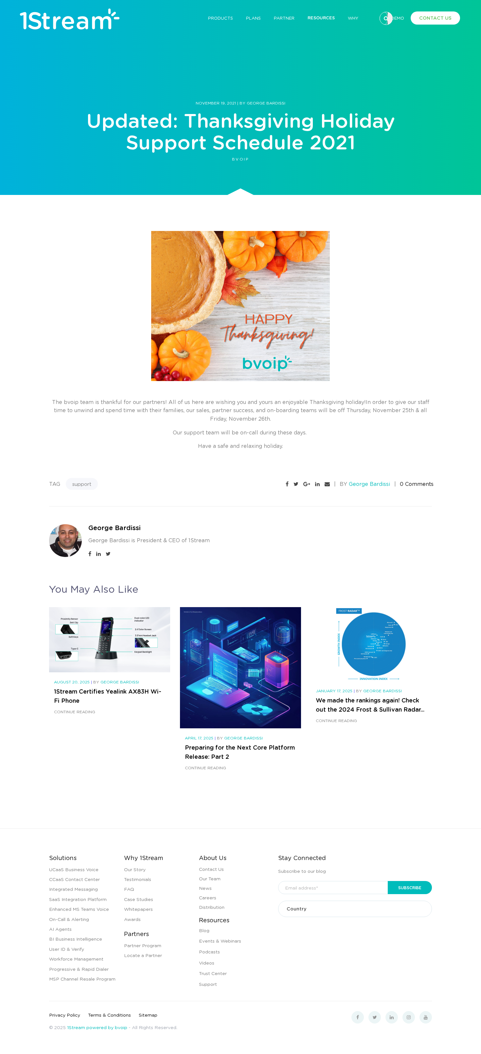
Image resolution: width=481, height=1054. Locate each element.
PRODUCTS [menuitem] (220, 18)
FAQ (129, 889)
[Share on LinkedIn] (317, 484)
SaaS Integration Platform (78, 899)
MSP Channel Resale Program (82, 979)
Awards (132, 919)
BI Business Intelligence (75, 939)
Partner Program (142, 945)
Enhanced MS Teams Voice (79, 909)
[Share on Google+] (306, 484)
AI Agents (60, 929)
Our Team (210, 878)
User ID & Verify (66, 949)
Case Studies (138, 899)
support (81, 484)
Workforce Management (76, 959)
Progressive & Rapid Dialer (79, 969)
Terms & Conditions (109, 1015)
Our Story (135, 869)
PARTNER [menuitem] (284, 18)
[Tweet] (296, 484)
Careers (207, 897)
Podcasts (209, 951)
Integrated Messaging (73, 889)
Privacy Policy (64, 1015)
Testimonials (137, 879)
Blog (204, 930)
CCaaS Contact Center (74, 879)
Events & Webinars (220, 941)
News (205, 888)
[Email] (327, 484)
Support (208, 984)
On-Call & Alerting (69, 919)
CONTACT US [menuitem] (435, 18)
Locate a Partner (143, 955)
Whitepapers (138, 909)
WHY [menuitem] (353, 18)
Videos (206, 963)
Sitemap (148, 1015)
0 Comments (417, 483)
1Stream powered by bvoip (97, 1027)
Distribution (211, 907)
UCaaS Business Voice (73, 869)
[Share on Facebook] (287, 484)
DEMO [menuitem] (397, 18)
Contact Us (211, 869)
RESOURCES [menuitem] (321, 18)
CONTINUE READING (74, 711)
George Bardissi (266, 103)
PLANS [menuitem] (253, 18)
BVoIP (240, 159)
